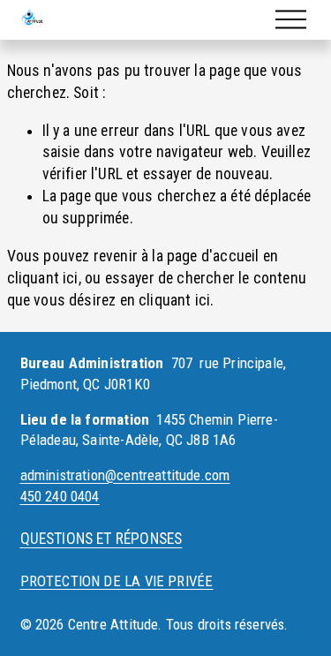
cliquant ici (43, 278)
